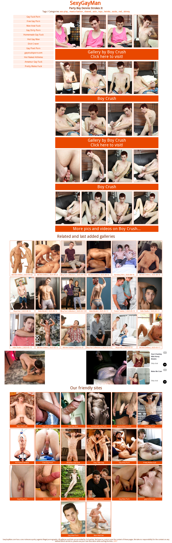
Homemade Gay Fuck (33, 34)
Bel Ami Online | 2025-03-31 (73, 347)
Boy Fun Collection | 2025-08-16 (73, 275)
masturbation (76, 11)
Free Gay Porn (33, 21)
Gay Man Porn (124, 499)
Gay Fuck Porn (33, 17)
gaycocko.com (149, 499)
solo (95, 11)
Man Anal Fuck (33, 26)
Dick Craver (33, 43)
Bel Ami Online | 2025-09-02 (22, 275)
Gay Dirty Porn (33, 30)
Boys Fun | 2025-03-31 (124, 347)
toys (100, 11)
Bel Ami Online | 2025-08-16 (98, 275)
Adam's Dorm (99, 499)
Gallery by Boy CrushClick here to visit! (107, 54)
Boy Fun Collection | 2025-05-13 (73, 311)
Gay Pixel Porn (33, 48)
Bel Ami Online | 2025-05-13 (47, 347)
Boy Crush (106, 98)
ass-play (64, 11)
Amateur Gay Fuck (33, 62)
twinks (107, 11)
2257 (115, 541)
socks (114, 11)
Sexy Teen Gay (98, 463)
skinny (127, 11)
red (120, 11)
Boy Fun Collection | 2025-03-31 (99, 347)
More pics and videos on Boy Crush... (107, 228)
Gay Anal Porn (73, 535)
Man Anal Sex (99, 535)
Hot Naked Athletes (33, 57)
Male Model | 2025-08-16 (47, 311)
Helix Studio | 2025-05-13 (149, 311)
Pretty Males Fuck (33, 66)
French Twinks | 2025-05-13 (124, 311)
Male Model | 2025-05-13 (98, 311)
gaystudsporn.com (33, 52)
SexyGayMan (85, 3)
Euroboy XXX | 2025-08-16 (124, 275)
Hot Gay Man (33, 39)
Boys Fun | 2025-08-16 (22, 311)
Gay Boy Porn (22, 499)
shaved (87, 11)
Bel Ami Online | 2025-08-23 (47, 275)
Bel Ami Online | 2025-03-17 (149, 347)
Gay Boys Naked (73, 499)
